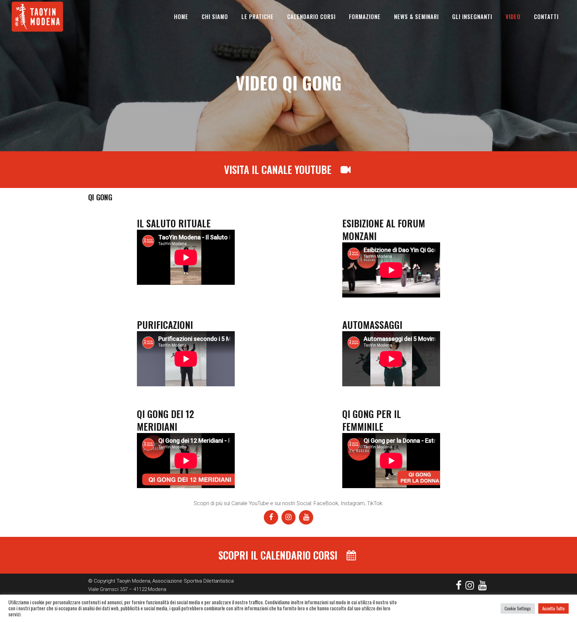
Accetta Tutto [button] (553, 608)
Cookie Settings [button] (518, 608)
